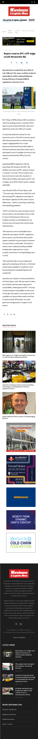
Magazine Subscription (9, 714)
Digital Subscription (8, 719)
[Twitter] (16, 63)
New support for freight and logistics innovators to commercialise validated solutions (18, 356)
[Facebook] (11, 63)
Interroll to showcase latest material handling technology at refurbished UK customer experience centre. (18, 387)
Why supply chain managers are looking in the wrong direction (24, 666)
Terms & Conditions (19, 637)
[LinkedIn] (27, 63)
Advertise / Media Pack (9, 709)
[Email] (22, 63)
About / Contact (7, 724)
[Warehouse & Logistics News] (19, 12)
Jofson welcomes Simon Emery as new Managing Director (18, 417)
